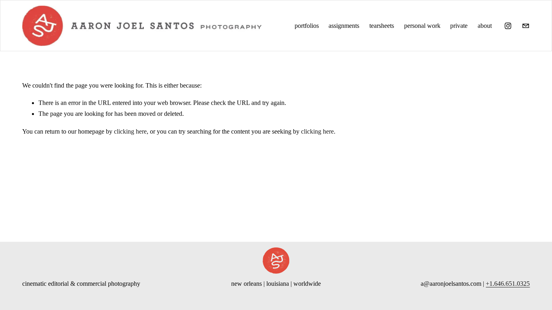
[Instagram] (508, 26)
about (485, 25)
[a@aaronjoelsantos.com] (526, 26)
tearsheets (381, 25)
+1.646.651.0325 (508, 283)
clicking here (130, 131)
